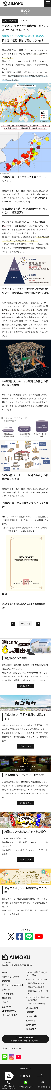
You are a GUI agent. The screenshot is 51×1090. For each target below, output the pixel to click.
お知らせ (6, 989)
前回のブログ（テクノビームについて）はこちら (23, 36)
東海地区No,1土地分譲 (36, 987)
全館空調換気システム (36, 983)
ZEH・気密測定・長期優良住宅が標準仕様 (38, 998)
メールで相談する (9, 1015)
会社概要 (30, 1012)
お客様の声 (7, 1006)
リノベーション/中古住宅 (13, 985)
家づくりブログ (10, 21)
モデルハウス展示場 (10, 977)
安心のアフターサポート (37, 1004)
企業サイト (31, 1020)
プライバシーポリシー (11, 1048)
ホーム (5, 972)
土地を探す (31, 1025)
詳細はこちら (25, 686)
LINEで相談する (9, 1011)
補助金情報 (7, 998)
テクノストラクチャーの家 (37, 979)
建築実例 (6, 981)
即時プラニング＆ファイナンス (38, 992)
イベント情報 (7, 994)
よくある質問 (32, 1008)
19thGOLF (31, 1029)
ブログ (5, 1002)
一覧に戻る (25, 623)
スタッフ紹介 (32, 1016)
